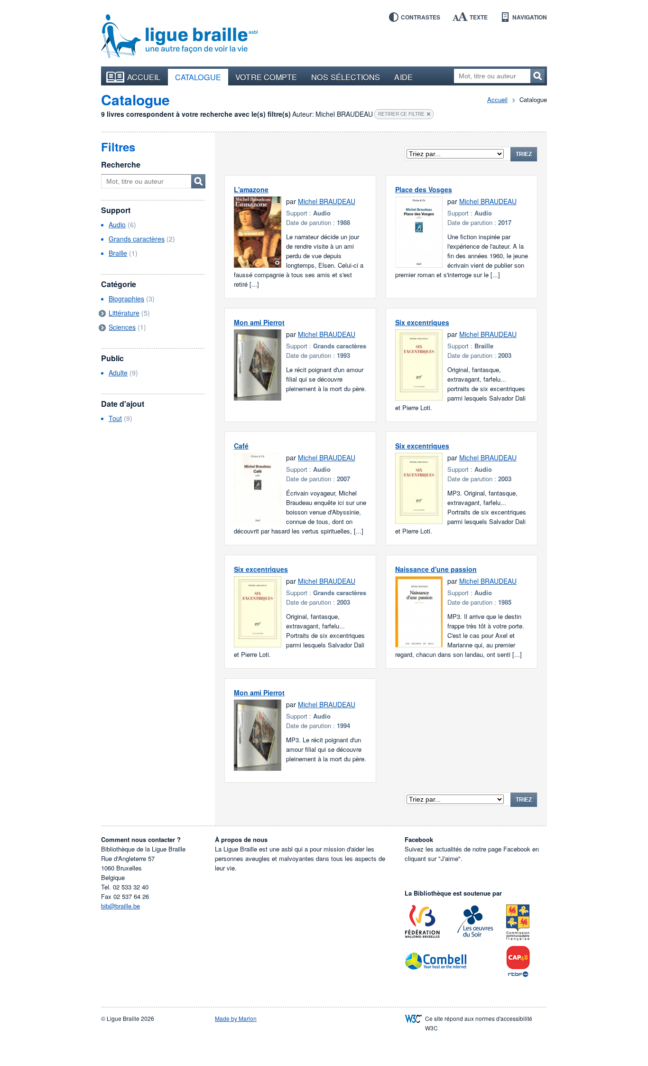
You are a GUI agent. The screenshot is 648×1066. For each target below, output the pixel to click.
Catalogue (198, 77)
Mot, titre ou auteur (198, 181)
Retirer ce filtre (401, 114)
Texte (479, 17)
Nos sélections (345, 77)
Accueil (144, 77)
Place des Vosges (423, 189)
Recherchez (537, 76)
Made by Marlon (236, 1018)
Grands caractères (137, 238)
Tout (115, 418)
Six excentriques (422, 322)
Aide (403, 77)
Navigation (529, 17)
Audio (117, 224)
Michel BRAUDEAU (326, 201)
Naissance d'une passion (436, 569)
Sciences (122, 327)
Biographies (126, 298)
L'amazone (251, 189)
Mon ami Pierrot (259, 322)
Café (241, 445)
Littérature (124, 313)
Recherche (120, 164)
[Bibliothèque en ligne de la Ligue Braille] (179, 36)
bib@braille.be (120, 905)
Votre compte (266, 77)
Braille (118, 253)
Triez (524, 154)
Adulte (118, 372)
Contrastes (420, 17)
